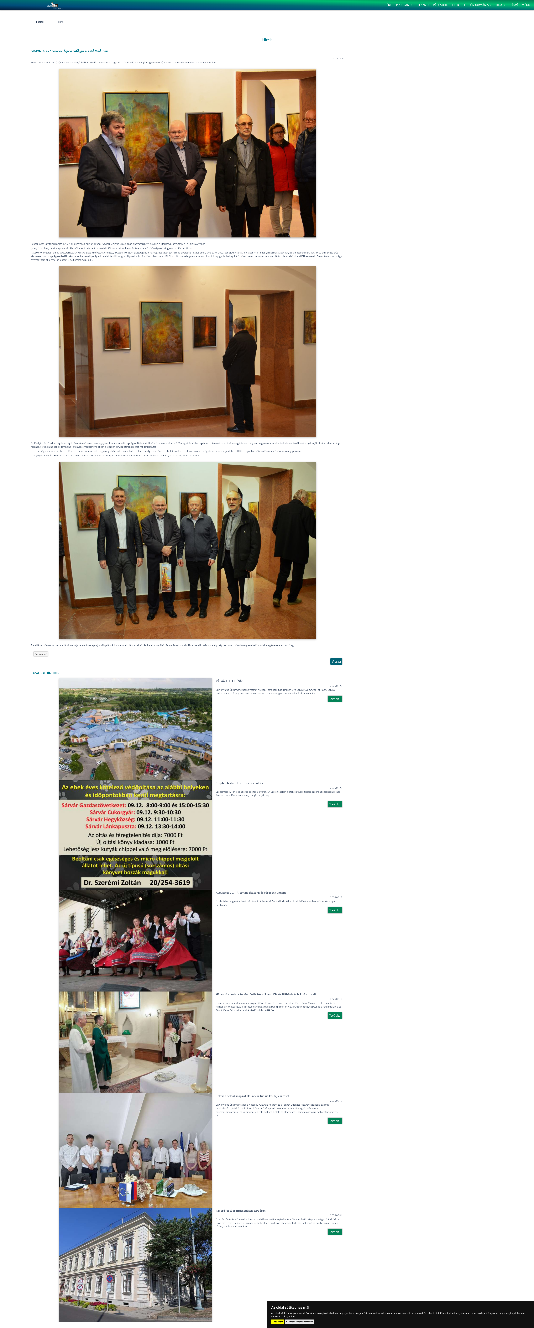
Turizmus (423, 5)
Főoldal (40, 22)
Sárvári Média (520, 5)
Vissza (336, 661)
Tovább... (335, 698)
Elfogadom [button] (278, 1321)
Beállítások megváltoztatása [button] (299, 1321)
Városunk (440, 5)
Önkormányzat (481, 5)
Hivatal (501, 5)
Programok (404, 5)
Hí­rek (389, 5)
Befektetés (459, 5)
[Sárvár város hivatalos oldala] (55, 4)
